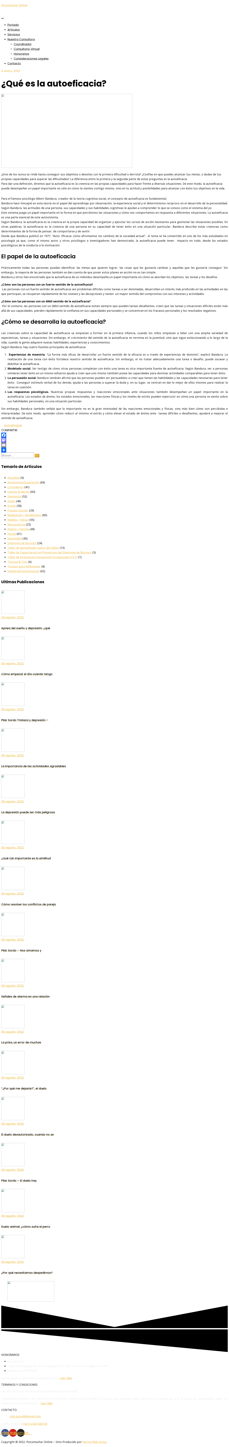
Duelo (11, 501)
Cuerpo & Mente (18, 492)
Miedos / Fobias (18, 520)
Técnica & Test (17, 562)
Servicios (13, 34)
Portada (13, 25)
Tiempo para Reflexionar (24, 566)
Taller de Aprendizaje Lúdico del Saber (33, 548)
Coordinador (23, 44)
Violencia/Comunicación (23, 571)
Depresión (14, 496)
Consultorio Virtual (27, 49)
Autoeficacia (13, 425)
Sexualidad (14, 538)
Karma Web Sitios (94, 1442)
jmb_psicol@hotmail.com (25, 1416)
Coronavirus (15, 487)
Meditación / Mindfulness (24, 515)
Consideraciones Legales (31, 59)
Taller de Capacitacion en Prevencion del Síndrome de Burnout (49, 552)
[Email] (114, 445)
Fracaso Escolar (17, 510)
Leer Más (66, 1378)
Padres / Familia (18, 529)
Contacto (14, 63)
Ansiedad (13, 478)
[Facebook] (114, 435)
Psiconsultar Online (14, 5)
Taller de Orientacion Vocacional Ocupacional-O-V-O (42, 557)
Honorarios (21, 54)
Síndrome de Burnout (21, 543)
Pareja (11, 534)
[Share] (114, 450)
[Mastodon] (114, 440)
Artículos (13, 30)
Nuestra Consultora (21, 39)
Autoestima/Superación (23, 482)
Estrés (11, 506)
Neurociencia (16, 524)
